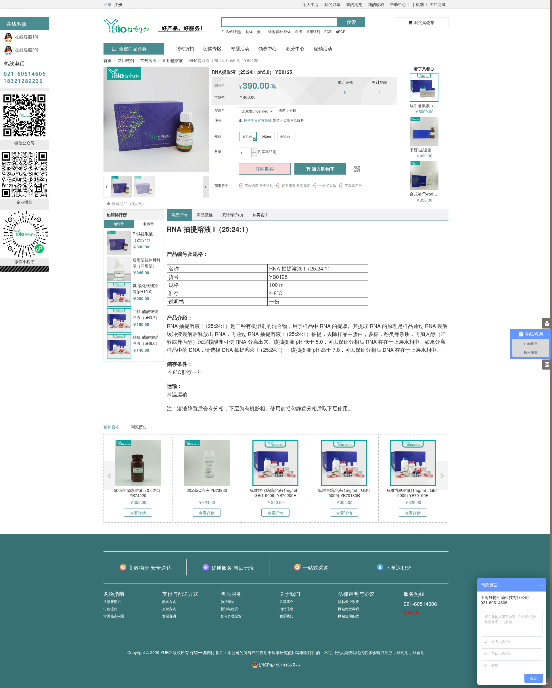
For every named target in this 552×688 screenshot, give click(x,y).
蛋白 (260, 31)
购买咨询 (260, 215)
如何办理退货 (231, 615)
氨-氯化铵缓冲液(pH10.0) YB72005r (145, 292)
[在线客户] (496, 58)
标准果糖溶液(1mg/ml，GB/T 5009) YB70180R (344, 492)
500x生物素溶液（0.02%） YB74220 (138, 492)
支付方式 (169, 608)
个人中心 (310, 4)
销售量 (119, 223)
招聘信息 (286, 608)
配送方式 (169, 601)
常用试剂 (313, 31)
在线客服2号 (26, 50)
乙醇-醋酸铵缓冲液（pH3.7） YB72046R (146, 317)
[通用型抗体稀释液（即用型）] (119, 269)
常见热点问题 (113, 615)
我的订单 (332, 4)
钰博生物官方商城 (257, 120)
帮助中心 (398, 4)
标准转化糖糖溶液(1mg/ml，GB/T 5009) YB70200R (275, 492)
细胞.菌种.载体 (279, 31)
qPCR (341, 31)
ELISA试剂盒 (231, 31)
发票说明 (169, 615)
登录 (107, 4)
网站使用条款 (348, 615)
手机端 (418, 4)
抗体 (249, 31)
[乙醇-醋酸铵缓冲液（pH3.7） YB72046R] (119, 320)
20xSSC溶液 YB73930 (207, 490)
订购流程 (110, 608)
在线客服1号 (26, 37)
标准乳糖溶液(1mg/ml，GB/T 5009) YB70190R (413, 492)
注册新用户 (112, 601)
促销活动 (323, 48)
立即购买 (265, 168)
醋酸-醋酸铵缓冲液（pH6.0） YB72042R (146, 343)
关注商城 (438, 4)
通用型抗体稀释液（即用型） (147, 263)
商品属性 (205, 215)
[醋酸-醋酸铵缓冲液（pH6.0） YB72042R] (119, 346)
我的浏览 (354, 4)
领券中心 (267, 48)
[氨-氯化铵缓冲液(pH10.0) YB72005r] (119, 295)
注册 (118, 4)
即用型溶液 (173, 60)
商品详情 (179, 215)
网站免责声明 (348, 608)
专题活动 (240, 48)
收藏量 (148, 223)
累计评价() (232, 215)
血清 (298, 31)
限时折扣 (185, 48)
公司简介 (286, 601)
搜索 (351, 22)
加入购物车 (323, 168)
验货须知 (228, 601)
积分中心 (295, 48)
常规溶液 (148, 60)
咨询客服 (412, 612)
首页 (107, 60)
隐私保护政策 (348, 601)
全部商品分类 (133, 48)
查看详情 (138, 513)
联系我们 (286, 615)
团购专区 (212, 48)
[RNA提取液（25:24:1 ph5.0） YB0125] (119, 243)
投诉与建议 (229, 608)
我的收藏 (376, 4)
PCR (328, 31)
